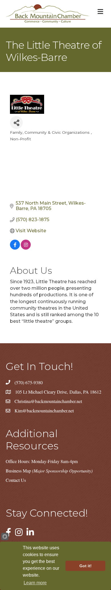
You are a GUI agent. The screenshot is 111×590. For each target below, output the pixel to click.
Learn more (35, 582)
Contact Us (16, 480)
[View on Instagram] (26, 248)
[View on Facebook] (15, 248)
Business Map (49, 471)
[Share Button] (16, 122)
